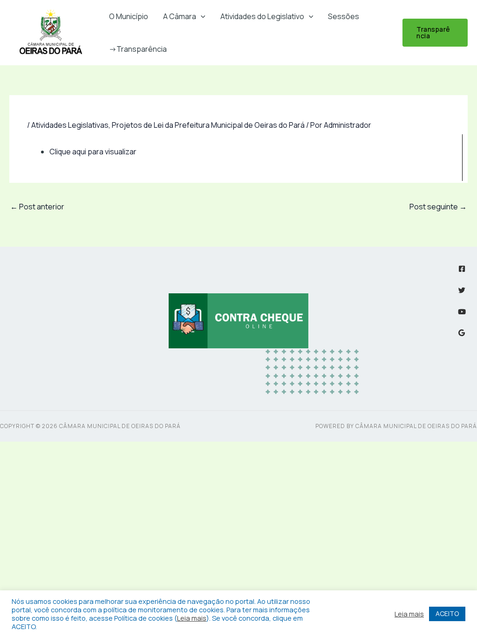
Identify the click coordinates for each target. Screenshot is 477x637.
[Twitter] (461, 290)
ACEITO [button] (447, 613)
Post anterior (37, 206)
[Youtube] (461, 311)
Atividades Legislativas (70, 125)
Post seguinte (438, 206)
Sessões (343, 16)
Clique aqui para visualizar (92, 151)
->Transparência (138, 49)
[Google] (461, 332)
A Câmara (179, 16)
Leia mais (191, 618)
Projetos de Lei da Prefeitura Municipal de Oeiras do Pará (208, 125)
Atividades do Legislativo (262, 16)
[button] (200, 16)
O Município (128, 16)
